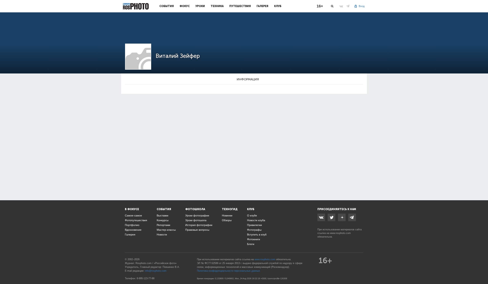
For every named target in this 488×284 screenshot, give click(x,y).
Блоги (250, 244)
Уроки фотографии (197, 215)
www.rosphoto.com (340, 233)
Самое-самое (133, 215)
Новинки (227, 215)
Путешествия (240, 6)
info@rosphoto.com (155, 270)
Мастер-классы (166, 229)
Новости (162, 234)
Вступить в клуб (256, 234)
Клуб (277, 6)
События (166, 6)
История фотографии (198, 225)
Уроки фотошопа (195, 220)
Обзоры (227, 220)
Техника (217, 6)
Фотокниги (253, 239)
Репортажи (163, 225)
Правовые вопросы (197, 229)
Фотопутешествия (136, 220)
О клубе (252, 215)
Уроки (200, 6)
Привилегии (254, 225)
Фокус (185, 6)
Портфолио (132, 225)
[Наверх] (483, 271)
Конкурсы (163, 220)
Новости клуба (256, 220)
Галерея (262, 6)
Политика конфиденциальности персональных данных (228, 270)
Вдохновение (133, 229)
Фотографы (254, 229)
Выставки (162, 215)
